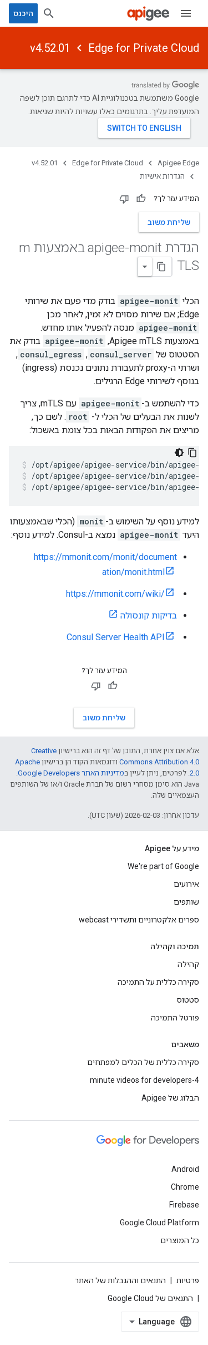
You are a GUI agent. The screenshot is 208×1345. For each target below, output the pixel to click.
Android (185, 1169)
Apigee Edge (178, 163)
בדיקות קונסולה (148, 615)
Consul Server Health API (116, 637)
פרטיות (187, 1280)
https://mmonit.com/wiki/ (115, 593)
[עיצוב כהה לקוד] (179, 452)
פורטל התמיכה (175, 1017)
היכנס (23, 13)
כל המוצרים (179, 1240)
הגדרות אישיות (162, 176)
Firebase (184, 1204)
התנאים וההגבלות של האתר (120, 1280)
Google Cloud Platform (159, 1222)
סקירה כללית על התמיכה (158, 982)
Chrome (185, 1186)
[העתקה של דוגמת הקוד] (192, 452)
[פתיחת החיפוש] (48, 13)
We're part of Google (163, 866)
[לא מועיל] (124, 198)
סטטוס (188, 999)
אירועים (186, 884)
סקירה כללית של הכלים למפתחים (143, 1062)
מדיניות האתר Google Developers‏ (71, 773)
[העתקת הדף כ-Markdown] (162, 266)
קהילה (188, 964)
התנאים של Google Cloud (150, 1298)
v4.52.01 (50, 48)
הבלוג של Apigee (170, 1097)
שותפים (186, 901)
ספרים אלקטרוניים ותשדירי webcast (139, 919)
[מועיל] (141, 198)
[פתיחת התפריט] (186, 13)
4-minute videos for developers (144, 1080)
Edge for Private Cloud (143, 48)
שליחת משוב (169, 222)
